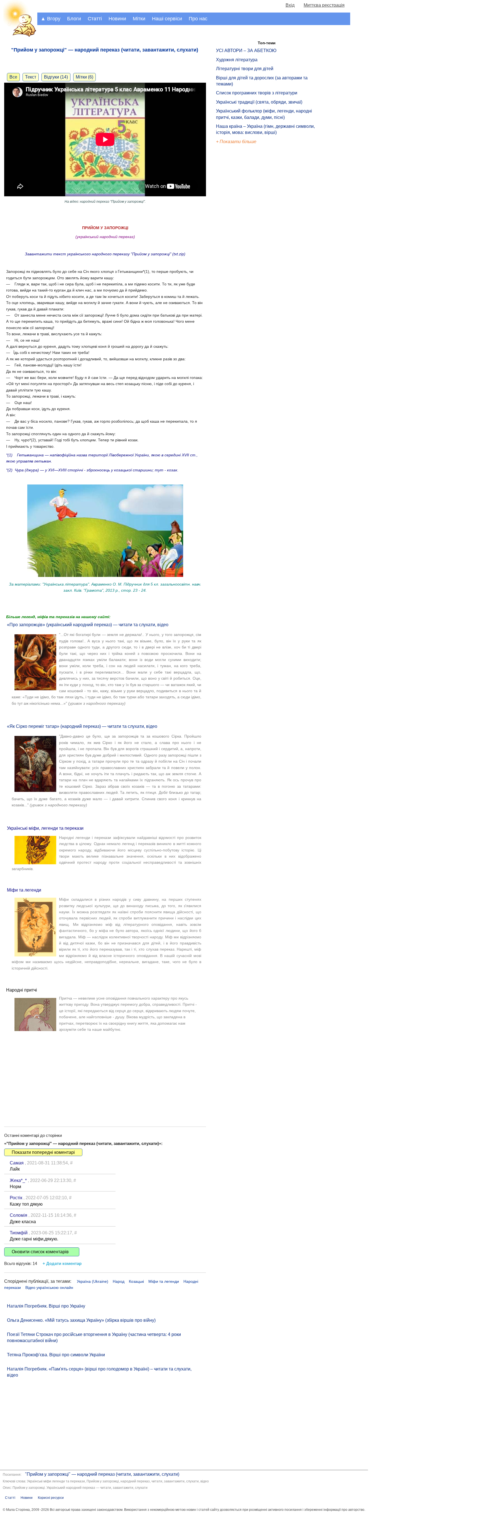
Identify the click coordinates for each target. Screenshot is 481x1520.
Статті (95, 18)
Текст (30, 77)
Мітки (139, 18)
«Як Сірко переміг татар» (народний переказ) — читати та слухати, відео (82, 726)
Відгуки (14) (56, 77)
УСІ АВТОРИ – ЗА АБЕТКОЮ (246, 50)
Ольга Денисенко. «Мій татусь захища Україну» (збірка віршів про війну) (81, 1320)
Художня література (236, 59)
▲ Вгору (50, 18)
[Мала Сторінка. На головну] (18, 35)
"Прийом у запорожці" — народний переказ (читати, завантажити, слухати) (102, 1474)
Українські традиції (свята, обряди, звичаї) (259, 102)
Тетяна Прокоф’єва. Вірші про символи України (56, 1354)
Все (13, 77)
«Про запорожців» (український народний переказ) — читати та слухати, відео (87, 624)
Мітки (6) (84, 77)
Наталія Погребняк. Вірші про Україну (46, 1306)
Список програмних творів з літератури (256, 92)
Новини (117, 18)
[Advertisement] (105, 1074)
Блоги (74, 18)
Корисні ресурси (51, 1498)
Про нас (198, 18)
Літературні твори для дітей (244, 68)
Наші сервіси (167, 18)
